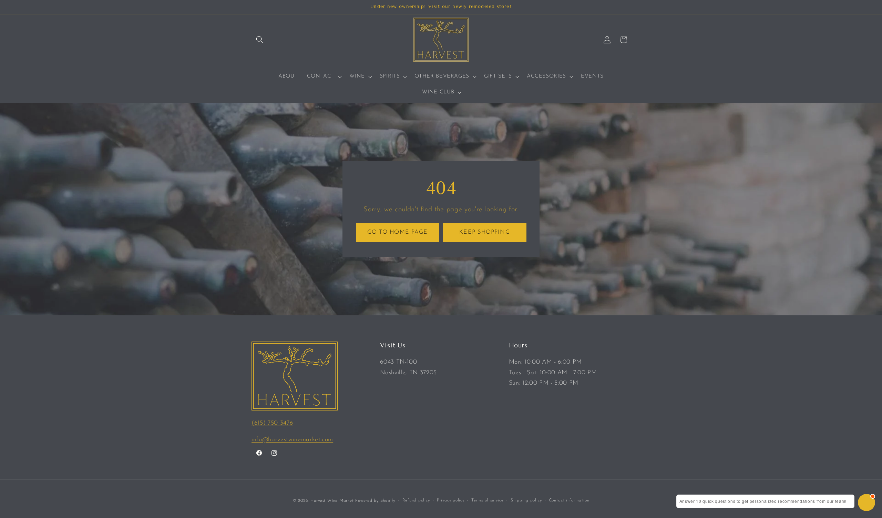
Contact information (569, 500)
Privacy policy (450, 500)
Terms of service (487, 500)
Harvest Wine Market (332, 500)
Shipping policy (526, 500)
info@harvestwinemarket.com (292, 440)
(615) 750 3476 (272, 423)
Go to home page (397, 232)
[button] (260, 39)
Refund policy (416, 500)
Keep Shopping (484, 232)
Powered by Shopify (375, 500)
